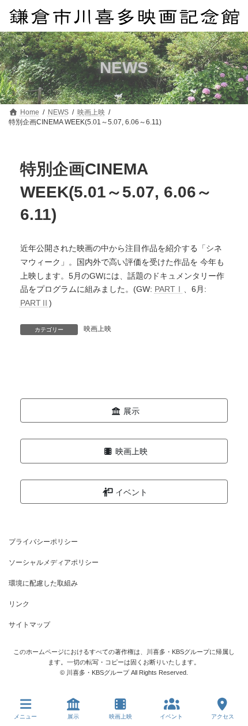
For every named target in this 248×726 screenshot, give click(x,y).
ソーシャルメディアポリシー (54, 562)
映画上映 (97, 329)
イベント (171, 716)
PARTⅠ (169, 289)
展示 (73, 716)
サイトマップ (29, 625)
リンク (19, 604)
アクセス (222, 716)
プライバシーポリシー (43, 542)
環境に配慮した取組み (43, 583)
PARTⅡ (34, 302)
